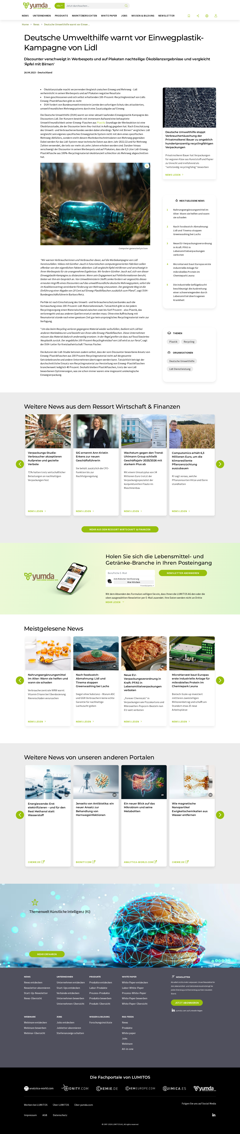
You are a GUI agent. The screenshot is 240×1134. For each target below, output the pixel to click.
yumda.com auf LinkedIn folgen (189, 1010)
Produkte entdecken (100, 982)
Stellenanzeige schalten (70, 1033)
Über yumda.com (83, 1104)
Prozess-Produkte (99, 993)
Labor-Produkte (98, 987)
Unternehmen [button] (42, 15)
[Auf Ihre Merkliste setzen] (189, 16)
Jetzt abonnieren (187, 1002)
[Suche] (126, 6)
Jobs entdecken (65, 1022)
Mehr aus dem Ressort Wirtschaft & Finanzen (120, 529)
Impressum (30, 1115)
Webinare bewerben (35, 1027)
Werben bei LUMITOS (36, 1104)
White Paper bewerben (134, 998)
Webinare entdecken (35, 1022)
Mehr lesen (113, 602)
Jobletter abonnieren (69, 1027)
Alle (59, 5)
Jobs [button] (124, 15)
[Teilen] (198, 16)
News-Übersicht (33, 998)
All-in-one (127, 1049)
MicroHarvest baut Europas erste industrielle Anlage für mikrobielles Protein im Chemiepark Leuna (192, 269)
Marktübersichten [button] (84, 15)
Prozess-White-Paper (134, 993)
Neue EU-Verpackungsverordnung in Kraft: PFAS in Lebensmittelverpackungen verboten (192, 249)
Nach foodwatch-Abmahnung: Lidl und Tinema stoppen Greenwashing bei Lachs (190, 230)
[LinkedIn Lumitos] (213, 1115)
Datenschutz (60, 1115)
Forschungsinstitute (100, 1022)
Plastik (101, 122)
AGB (44, 1115)
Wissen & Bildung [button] (142, 15)
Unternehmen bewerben (70, 998)
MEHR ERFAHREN (47, 954)
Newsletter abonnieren (183, 573)
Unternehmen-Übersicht (70, 1003)
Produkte (127, 1027)
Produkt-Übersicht (99, 1003)
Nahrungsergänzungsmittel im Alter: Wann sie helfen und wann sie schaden (191, 213)
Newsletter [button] (166, 15)
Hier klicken (133, 582)
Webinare (127, 1043)
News (125, 1022)
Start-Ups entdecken (68, 987)
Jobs (124, 1038)
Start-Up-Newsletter (36, 993)
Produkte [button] (61, 15)
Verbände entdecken (68, 993)
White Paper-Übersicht (135, 1003)
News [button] (25, 15)
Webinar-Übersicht (34, 1033)
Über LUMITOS (61, 1104)
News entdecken (33, 982)
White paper (129, 1033)
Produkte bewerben (100, 998)
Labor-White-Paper (133, 987)
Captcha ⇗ (147, 586)
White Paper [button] (109, 15)
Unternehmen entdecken (71, 982)
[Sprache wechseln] (207, 16)
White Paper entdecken (135, 982)
